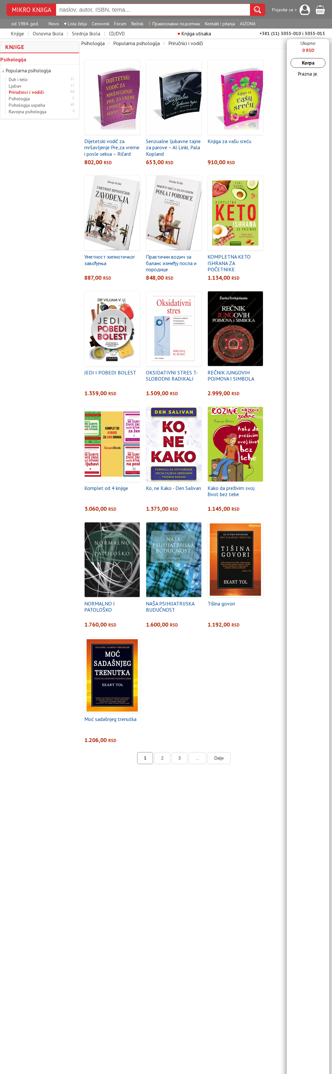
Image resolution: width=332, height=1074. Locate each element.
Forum (120, 23)
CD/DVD (117, 33)
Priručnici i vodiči (26, 92)
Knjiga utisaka (194, 34)
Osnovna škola (48, 33)
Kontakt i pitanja (220, 23)
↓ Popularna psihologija (26, 70)
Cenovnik (100, 23)
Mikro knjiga (31, 10)
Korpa (308, 63)
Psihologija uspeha (27, 105)
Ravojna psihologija (27, 112)
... (197, 758)
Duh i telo (18, 79)
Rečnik (137, 23)
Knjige (17, 33)
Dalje (219, 758)
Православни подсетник (174, 23)
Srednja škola (86, 33)
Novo (54, 23)
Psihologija (13, 59)
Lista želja (75, 23)
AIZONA (247, 23)
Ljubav (15, 86)
